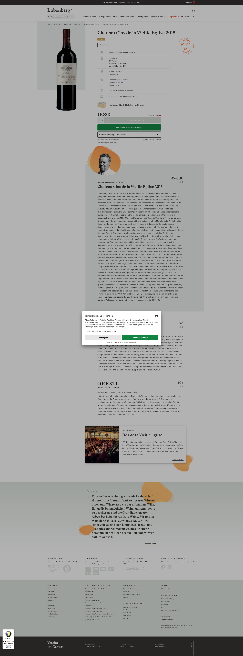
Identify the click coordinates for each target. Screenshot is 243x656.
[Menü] (12, 630)
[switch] (8, 646)
